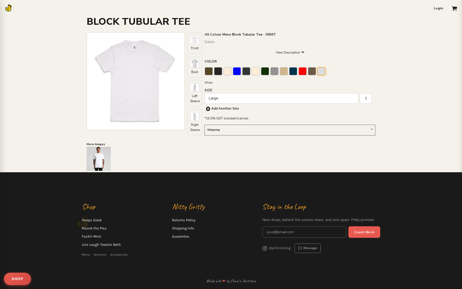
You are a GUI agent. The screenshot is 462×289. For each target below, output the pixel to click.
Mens (86, 254)
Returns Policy (183, 220)
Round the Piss (94, 228)
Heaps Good (92, 220)
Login (438, 8)
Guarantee (180, 236)
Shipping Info (183, 228)
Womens (100, 254)
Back (194, 72)
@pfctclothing (280, 248)
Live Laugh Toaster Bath (101, 244)
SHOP (17, 279)
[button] (454, 8)
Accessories (119, 254)
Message (310, 248)
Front (195, 48)
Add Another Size (225, 108)
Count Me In (364, 232)
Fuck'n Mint (91, 236)
